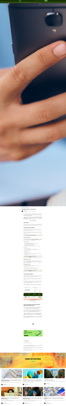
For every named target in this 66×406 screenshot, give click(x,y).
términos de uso (27, 345)
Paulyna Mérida (4, 384)
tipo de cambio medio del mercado (29, 316)
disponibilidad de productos (31, 345)
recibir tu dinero (29, 261)
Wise (29, 217)
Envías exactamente (35, 289)
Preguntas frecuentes (27, 340)
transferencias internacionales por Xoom (36, 239)
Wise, (27, 284)
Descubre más (33, 361)
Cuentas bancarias (27, 207)
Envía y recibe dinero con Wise (33, 220)
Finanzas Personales (23, 207)
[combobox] (28, 287)
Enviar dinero (40, 297)
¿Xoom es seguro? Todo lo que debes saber (31, 235)
